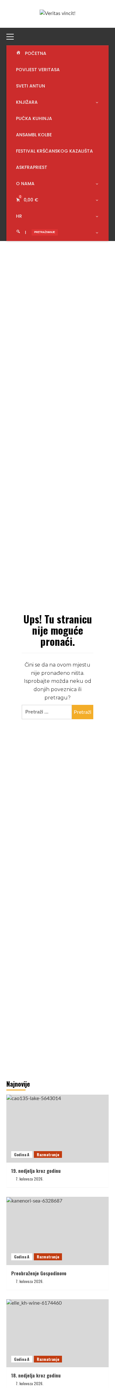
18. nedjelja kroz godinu (36, 1375)
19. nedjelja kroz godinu (36, 1170)
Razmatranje (48, 1154)
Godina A (21, 1154)
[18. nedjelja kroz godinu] (57, 1333)
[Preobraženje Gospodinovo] (57, 1231)
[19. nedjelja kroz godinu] (57, 1129)
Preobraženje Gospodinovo (38, 1273)
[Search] (105, 35)
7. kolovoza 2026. (29, 1178)
